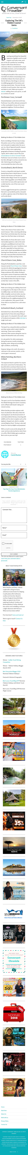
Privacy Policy (4, 1121)
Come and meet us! (17, 615)
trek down (23, 318)
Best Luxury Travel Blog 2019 (11, 681)
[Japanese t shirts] (14, 760)
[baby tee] (14, 943)
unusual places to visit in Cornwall (11, 155)
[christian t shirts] (14, 899)
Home (2, 1107)
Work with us (4, 1117)
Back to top (13, 1151)
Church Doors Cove (16, 266)
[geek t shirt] (14, 1045)
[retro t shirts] (14, 1096)
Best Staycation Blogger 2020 (12, 671)
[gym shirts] (14, 830)
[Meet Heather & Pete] (14, 585)
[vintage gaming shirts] (14, 1071)
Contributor (15, 28)
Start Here (4, 1110)
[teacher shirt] (14, 996)
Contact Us (4, 1124)
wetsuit (3, 91)
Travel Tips (8, 17)
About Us (3, 1114)
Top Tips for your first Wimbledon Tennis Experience (14, 490)
